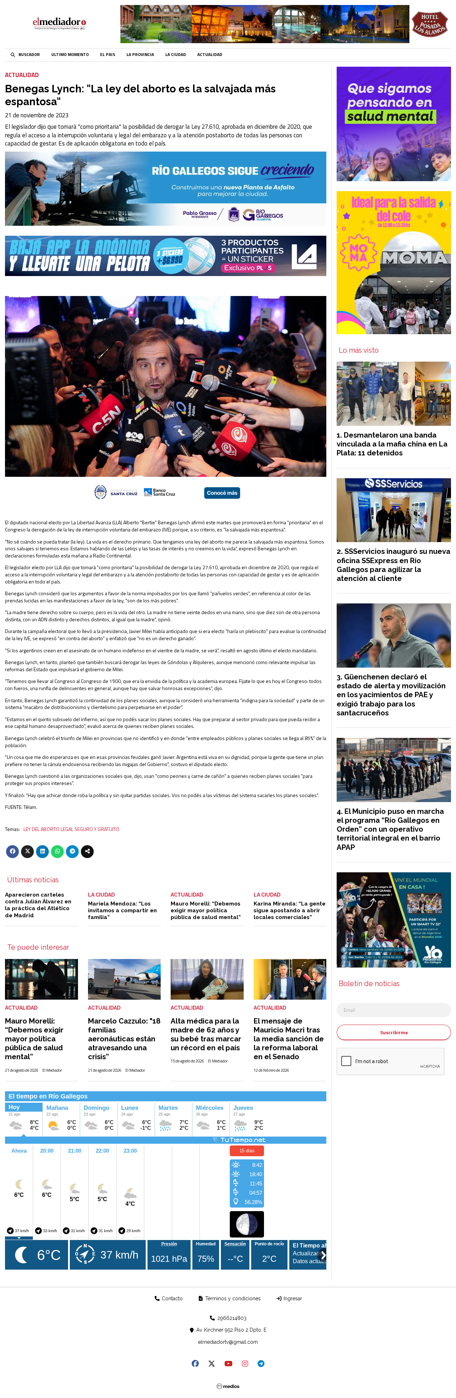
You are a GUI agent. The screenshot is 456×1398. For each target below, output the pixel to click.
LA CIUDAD (175, 54)
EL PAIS (107, 54)
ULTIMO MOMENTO (70, 54)
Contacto (171, 1298)
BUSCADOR (29, 54)
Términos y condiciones (232, 1298)
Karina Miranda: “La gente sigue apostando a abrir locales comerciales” (290, 910)
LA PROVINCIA (140, 54)
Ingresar (292, 1298)
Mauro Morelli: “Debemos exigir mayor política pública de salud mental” (206, 910)
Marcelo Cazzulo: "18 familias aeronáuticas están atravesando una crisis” (124, 1039)
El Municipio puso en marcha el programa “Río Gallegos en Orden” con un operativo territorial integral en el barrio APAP (390, 829)
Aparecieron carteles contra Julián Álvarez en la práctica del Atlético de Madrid (38, 905)
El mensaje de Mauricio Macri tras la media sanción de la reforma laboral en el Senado (289, 1039)
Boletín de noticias (369, 984)
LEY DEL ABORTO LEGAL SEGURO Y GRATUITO (71, 829)
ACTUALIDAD (209, 54)
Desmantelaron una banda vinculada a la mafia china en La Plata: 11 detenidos (392, 444)
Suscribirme (394, 1032)
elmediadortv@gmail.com (228, 1342)
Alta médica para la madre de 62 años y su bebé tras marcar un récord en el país (206, 1034)
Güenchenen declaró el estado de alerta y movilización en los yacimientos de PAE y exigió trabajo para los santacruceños (391, 695)
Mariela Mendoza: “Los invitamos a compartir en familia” (122, 910)
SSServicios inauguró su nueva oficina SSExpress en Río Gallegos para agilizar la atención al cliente (393, 565)
